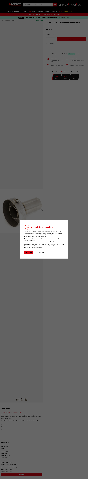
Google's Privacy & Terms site (35, 247)
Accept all (28, 252)
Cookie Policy (52, 241)
